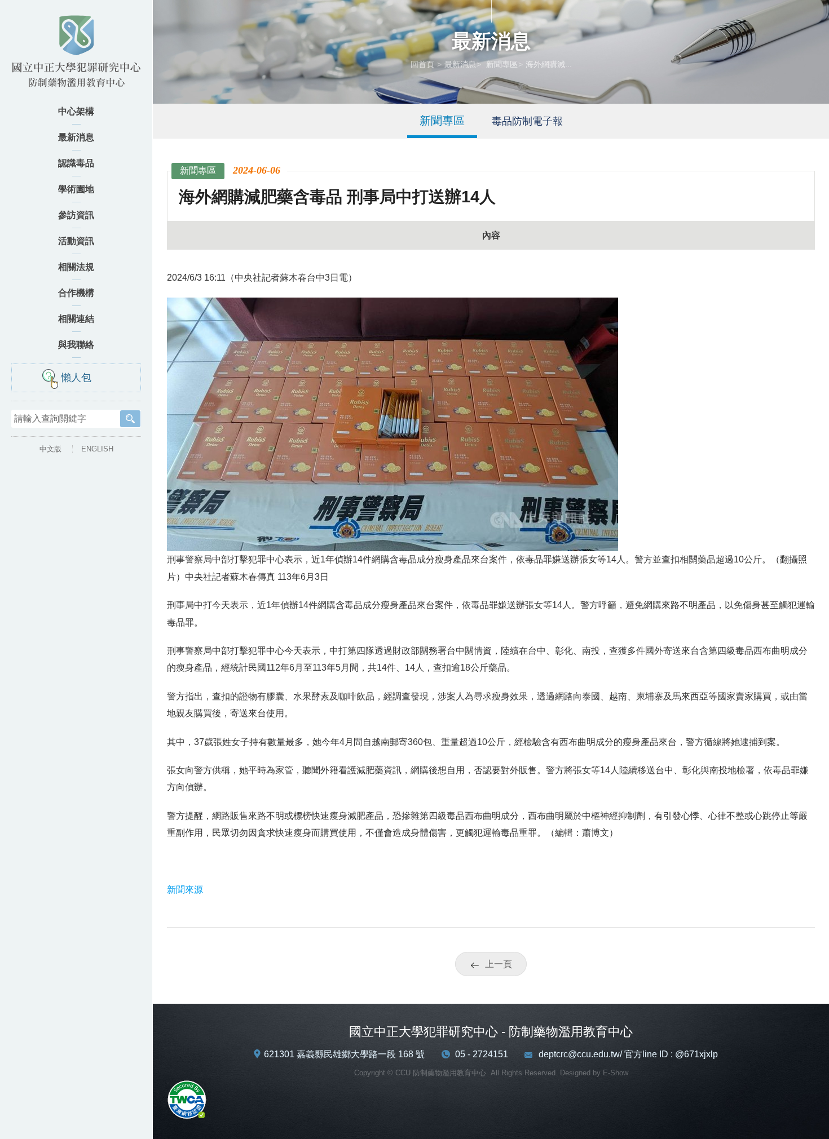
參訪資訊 (76, 215)
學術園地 (76, 189)
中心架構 (76, 111)
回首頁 (422, 64)
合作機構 (76, 293)
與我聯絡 (76, 344)
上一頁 (498, 964)
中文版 (50, 449)
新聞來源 (185, 889)
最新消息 (76, 137)
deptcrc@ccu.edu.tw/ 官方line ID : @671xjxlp (628, 1054)
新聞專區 (501, 64)
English (97, 449)
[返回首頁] (76, 55)
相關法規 (76, 267)
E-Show (615, 1073)
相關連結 (76, 318)
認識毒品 (76, 163)
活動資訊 (76, 241)
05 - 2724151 (481, 1054)
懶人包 (76, 377)
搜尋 (130, 418)
